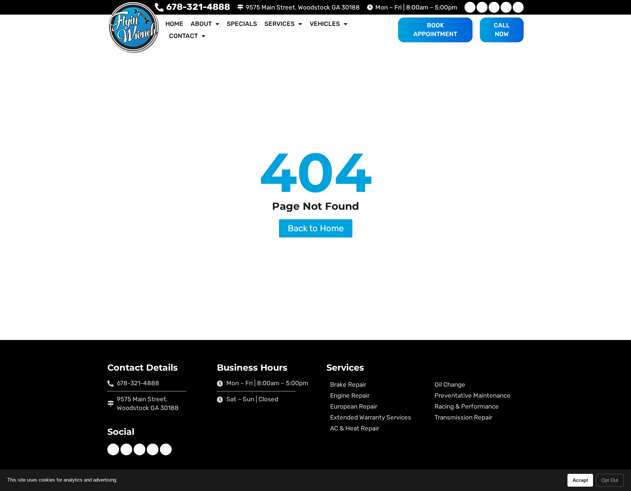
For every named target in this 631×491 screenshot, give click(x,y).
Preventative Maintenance (472, 395)
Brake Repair (348, 384)
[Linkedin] (506, 7)
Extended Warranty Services (370, 417)
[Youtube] (494, 7)
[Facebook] (469, 7)
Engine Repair (350, 395)
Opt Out (609, 480)
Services (279, 23)
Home (174, 23)
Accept (580, 480)
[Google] (518, 7)
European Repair (353, 406)
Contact (183, 35)
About (201, 23)
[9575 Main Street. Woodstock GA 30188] (240, 7)
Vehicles (325, 23)
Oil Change (450, 384)
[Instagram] (482, 7)
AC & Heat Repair (354, 428)
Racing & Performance (467, 406)
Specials (242, 23)
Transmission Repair (463, 417)
